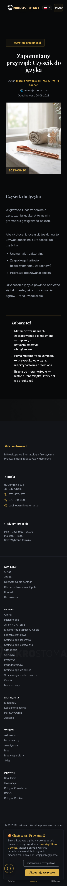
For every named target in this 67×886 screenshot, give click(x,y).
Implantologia (11, 619)
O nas (7, 572)
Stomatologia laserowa (17, 640)
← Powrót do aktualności (25, 42)
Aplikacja (9, 717)
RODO (8, 793)
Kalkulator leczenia (15, 707)
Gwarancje (10, 783)
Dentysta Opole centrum (18, 582)
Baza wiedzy (11, 740)
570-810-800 (17, 499)
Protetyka (9, 660)
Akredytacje (11, 745)
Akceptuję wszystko (42, 872)
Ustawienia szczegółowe (41, 863)
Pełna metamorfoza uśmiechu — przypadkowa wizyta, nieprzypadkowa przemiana (34, 360)
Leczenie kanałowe (15, 634)
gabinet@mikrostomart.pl (24, 505)
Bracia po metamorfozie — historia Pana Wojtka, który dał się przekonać (34, 376)
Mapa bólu (10, 702)
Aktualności (11, 735)
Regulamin (10, 778)
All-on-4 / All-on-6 (14, 624)
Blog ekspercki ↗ (14, 755)
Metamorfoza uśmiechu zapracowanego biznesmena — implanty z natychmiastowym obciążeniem (33, 340)
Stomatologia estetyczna (18, 645)
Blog (6, 750)
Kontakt (8, 592)
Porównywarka (13, 712)
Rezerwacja (11, 597)
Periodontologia (13, 665)
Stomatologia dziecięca (17, 670)
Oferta (8, 614)
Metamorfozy (12, 685)
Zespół (8, 577)
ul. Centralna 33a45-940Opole (14, 486)
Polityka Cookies (14, 798)
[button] (9, 868)
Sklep (7, 760)
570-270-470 (17, 494)
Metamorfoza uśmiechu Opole (21, 629)
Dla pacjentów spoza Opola (20, 587)
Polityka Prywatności (16, 788)
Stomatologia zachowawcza (20, 675)
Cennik (8, 680)
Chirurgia (9, 655)
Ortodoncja (10, 650)
